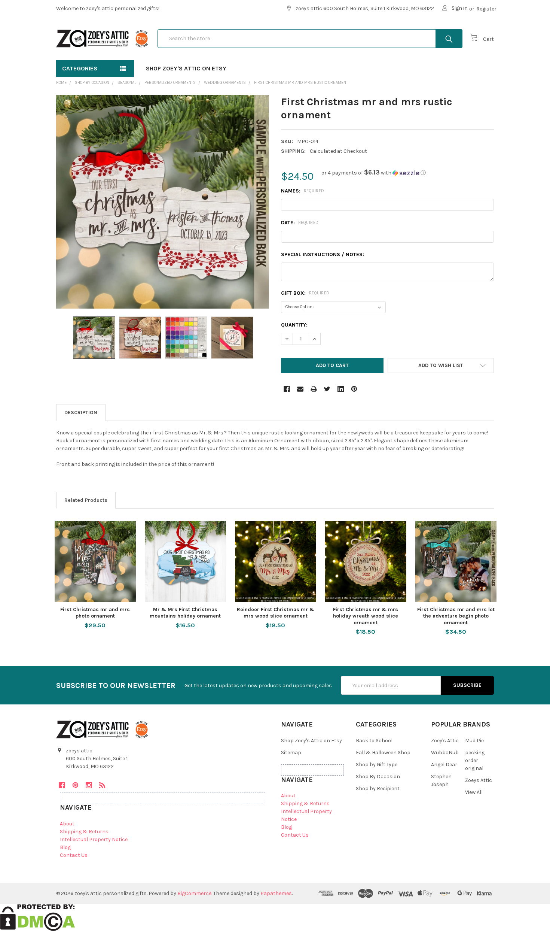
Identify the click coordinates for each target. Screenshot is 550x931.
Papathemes (276, 893)
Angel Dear (444, 764)
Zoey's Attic (445, 740)
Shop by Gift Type (376, 764)
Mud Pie (474, 740)
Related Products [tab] (85, 500)
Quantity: (294, 325)
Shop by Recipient (378, 788)
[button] (373, 172)
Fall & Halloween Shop (383, 752)
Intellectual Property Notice (94, 839)
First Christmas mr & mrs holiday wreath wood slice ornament (365, 616)
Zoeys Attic (478, 780)
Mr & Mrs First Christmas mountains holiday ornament (185, 612)
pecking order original (475, 760)
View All (474, 792)
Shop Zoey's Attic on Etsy (186, 68)
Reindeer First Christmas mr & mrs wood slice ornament (275, 612)
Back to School (374, 740)
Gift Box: (305, 293)
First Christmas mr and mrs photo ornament (95, 612)
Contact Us (74, 855)
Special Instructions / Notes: (322, 254)
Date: (300, 222)
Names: (302, 191)
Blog (65, 847)
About (67, 824)
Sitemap (291, 752)
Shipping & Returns (84, 831)
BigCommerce (194, 893)
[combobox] (310, 38)
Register (486, 9)
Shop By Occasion (378, 776)
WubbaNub (445, 752)
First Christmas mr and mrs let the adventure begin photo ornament (456, 616)
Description (80, 412)
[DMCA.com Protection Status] (37, 917)
